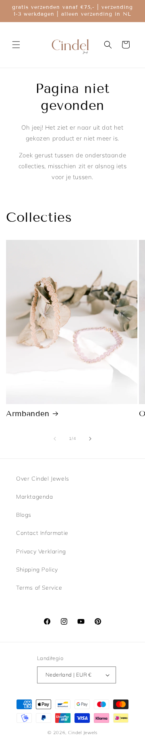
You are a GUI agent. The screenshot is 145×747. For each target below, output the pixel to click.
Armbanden (28, 413)
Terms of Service (39, 587)
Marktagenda (34, 496)
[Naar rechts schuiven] (90, 439)
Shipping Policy (37, 569)
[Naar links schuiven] (55, 439)
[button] (16, 45)
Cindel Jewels (82, 732)
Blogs (23, 514)
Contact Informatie (42, 533)
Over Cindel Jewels (42, 478)
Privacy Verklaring (41, 551)
